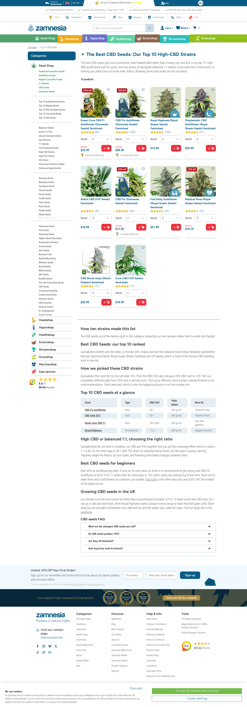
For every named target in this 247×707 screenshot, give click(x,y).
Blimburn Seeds (46, 262)
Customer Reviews (119, 645)
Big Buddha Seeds (47, 258)
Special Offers (82, 660)
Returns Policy (152, 650)
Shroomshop (47, 349)
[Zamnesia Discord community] (49, 652)
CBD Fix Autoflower (95, 410)
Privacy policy (136, 688)
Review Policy (152, 655)
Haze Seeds (44, 202)
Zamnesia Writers (119, 655)
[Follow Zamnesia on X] (55, 646)
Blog (113, 624)
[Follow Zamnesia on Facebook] (37, 646)
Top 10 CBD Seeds (47, 117)
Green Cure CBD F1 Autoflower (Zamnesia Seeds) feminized (94, 124)
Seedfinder (116, 619)
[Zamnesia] (58, 28)
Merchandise (48, 364)
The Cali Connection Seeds (51, 282)
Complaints (151, 665)
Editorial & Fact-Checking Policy (160, 676)
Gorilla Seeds (45, 198)
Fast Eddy (151, 479)
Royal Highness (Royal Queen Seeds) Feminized (164, 124)
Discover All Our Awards (181, 597)
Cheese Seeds (45, 190)
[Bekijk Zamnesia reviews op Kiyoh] (32, 381)
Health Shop (82, 634)
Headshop (46, 320)
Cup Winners (45, 140)
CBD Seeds (44, 87)
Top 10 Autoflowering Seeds (52, 101)
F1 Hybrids (44, 83)
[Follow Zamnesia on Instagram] (43, 646)
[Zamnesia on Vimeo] (49, 646)
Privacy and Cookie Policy (158, 645)
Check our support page (52, 637)
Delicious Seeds (46, 298)
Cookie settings (197, 698)
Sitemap (115, 671)
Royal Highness (93, 430)
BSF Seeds (44, 274)
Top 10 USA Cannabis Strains (52, 109)
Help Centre (151, 619)
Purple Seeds (45, 210)
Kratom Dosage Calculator (193, 632)
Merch (79, 655)
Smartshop (46, 342)
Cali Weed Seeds (46, 186)
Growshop (46, 357)
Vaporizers (81, 629)
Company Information (156, 624)
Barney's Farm (45, 254)
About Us (115, 639)
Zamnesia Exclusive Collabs (52, 164)
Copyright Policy (153, 671)
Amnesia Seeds (46, 178)
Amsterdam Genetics (48, 242)
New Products (117, 629)
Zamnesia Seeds (46, 91)
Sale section (47, 372)
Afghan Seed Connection (50, 238)
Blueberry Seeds (46, 182)
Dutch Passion (45, 314)
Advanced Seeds (46, 234)
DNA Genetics (45, 302)
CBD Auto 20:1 (93, 415)
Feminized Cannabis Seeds (52, 71)
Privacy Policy (77, 584)
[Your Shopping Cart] (196, 28)
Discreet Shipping (119, 665)
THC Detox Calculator (191, 619)
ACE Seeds (44, 230)
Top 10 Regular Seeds (49, 105)
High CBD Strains (47, 152)
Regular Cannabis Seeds (50, 79)
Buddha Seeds (45, 278)
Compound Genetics (48, 290)
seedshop (86, 512)
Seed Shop (46, 65)
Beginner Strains (46, 127)
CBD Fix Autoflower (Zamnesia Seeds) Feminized (127, 124)
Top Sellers (116, 634)
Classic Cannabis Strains (50, 135)
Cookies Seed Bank (48, 294)
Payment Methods (154, 629)
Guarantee (151, 660)
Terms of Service (93, 584)
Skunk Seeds (45, 214)
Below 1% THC (45, 131)
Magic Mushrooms (84, 645)
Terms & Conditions (155, 639)
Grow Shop (81, 650)
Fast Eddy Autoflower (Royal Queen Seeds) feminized (163, 203)
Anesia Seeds (45, 246)
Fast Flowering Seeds (49, 148)
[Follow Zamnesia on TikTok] (37, 652)
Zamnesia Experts (119, 660)
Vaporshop (46, 327)
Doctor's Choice (46, 306)
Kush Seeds (44, 206)
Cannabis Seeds (83, 619)
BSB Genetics (45, 270)
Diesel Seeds (45, 194)
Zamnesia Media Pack (121, 650)
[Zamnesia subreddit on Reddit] (43, 652)
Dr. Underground (46, 310)
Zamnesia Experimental (50, 168)
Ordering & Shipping (155, 634)
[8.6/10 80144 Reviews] (50, 379)
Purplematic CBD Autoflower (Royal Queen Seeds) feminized (200, 124)
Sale (78, 665)
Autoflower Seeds (47, 75)
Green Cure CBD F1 (95, 423)
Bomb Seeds (45, 266)
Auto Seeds (44, 250)
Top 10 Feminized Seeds (50, 113)
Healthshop (47, 335)
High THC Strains (47, 156)
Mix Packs (43, 160)
